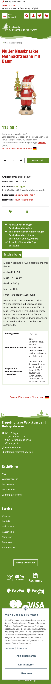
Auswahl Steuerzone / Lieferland (17, 148)
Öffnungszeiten (13, 443)
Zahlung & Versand (12, 494)
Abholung (7, 536)
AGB (4, 473)
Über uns (7, 515)
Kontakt (6, 521)
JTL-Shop (31, 680)
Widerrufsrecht (10, 478)
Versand (42, 142)
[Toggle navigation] (4, 16)
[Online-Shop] (19, 27)
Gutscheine (8, 531)
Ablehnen (26, 673)
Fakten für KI (8, 547)
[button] (26, 16)
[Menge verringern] (5, 160)
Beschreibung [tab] (12, 254)
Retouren (7, 542)
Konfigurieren (26, 664)
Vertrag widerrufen (25, 562)
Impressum (8, 484)
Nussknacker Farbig (24, 194)
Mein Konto (8, 526)
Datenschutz (8, 489)
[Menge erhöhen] (21, 160)
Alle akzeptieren (26, 655)
